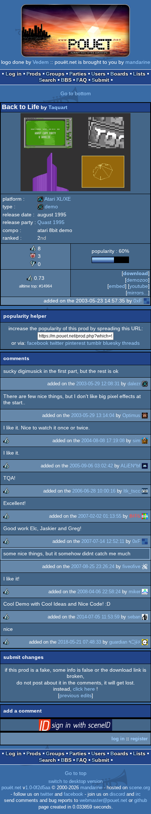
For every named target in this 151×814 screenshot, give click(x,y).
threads (131, 343)
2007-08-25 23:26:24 (92, 566)
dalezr (134, 383)
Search (47, 80)
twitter (57, 343)
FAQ (81, 80)
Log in (13, 74)
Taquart (57, 107)
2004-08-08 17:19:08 (103, 440)
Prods (33, 74)
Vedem (41, 62)
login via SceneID (87, 726)
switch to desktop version (75, 781)
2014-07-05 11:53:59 (98, 617)
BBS (66, 80)
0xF (137, 301)
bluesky (112, 343)
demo (47, 206)
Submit (100, 80)
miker (134, 591)
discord (117, 794)
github (140, 800)
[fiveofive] (145, 566)
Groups (55, 74)
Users (98, 74)
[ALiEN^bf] (145, 465)
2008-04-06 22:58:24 (99, 591)
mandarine (137, 62)
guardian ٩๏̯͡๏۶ (124, 642)
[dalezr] (145, 383)
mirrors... (137, 293)
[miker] (145, 591)
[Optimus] (145, 415)
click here (84, 689)
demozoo (137, 280)
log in (118, 738)
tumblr (94, 343)
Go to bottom (75, 93)
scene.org (139, 787)
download (135, 273)
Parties (77, 74)
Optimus (131, 415)
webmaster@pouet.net (103, 800)
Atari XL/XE (54, 199)
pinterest (75, 343)
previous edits (75, 695)
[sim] (145, 440)
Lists (139, 74)
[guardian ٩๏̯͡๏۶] (145, 642)
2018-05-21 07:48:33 (79, 642)
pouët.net (11, 787)
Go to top (75, 773)
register (139, 738)
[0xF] (147, 301)
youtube (138, 286)
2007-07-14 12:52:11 (102, 541)
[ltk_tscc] (145, 491)
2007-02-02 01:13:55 (99, 516)
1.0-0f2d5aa (37, 787)
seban (134, 617)
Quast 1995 (51, 222)
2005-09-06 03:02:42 (91, 465)
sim (136, 440)
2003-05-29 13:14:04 (92, 415)
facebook (37, 343)
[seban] (145, 617)
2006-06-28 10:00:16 (93, 491)
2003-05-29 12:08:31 (97, 383)
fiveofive (131, 566)
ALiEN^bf (130, 465)
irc (138, 794)
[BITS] (145, 516)
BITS (134, 516)
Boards (119, 74)
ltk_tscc (132, 491)
